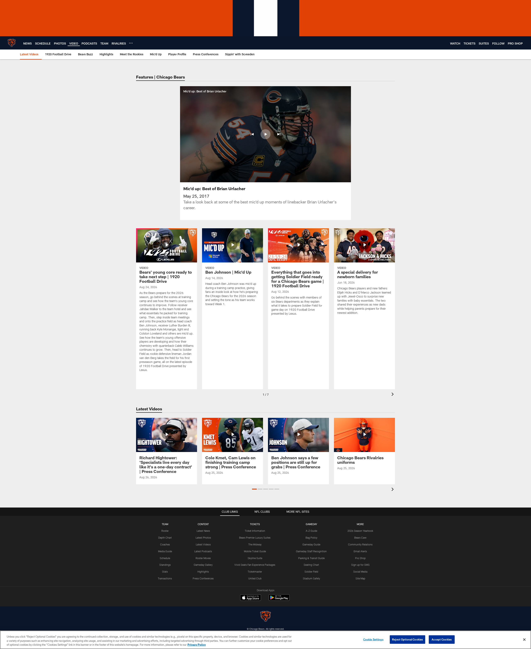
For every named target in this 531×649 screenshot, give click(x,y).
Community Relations (360, 544)
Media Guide (165, 551)
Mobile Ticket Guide (255, 551)
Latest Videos (203, 544)
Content (203, 524)
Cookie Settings (373, 639)
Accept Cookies (442, 639)
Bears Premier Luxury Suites (254, 537)
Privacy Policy (197, 644)
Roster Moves (203, 558)
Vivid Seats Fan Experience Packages (254, 564)
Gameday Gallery (203, 564)
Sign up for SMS (360, 564)
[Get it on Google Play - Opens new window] (279, 600)
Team (165, 524)
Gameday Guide (311, 544)
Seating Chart (311, 564)
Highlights (203, 571)
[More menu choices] (131, 43)
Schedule (165, 558)
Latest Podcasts (203, 551)
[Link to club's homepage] (12, 43)
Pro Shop (360, 558)
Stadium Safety (311, 578)
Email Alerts (360, 551)
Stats (165, 571)
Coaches (165, 544)
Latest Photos (203, 537)
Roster (165, 530)
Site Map (360, 578)
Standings (165, 564)
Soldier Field (311, 571)
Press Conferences (203, 578)
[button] (252, 134)
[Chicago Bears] (265, 617)
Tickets (255, 524)
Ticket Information (255, 530)
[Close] (524, 639)
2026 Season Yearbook (360, 530)
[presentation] (393, 395)
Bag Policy (311, 537)
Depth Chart (165, 537)
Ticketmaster (255, 571)
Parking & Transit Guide (311, 558)
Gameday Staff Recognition (311, 551)
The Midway (255, 544)
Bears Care (360, 537)
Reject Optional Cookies (407, 639)
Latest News (203, 530)
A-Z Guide (311, 530)
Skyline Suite (255, 558)
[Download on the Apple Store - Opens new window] (250, 598)
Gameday (311, 524)
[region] (265, 640)
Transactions (165, 578)
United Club (255, 578)
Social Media (360, 571)
